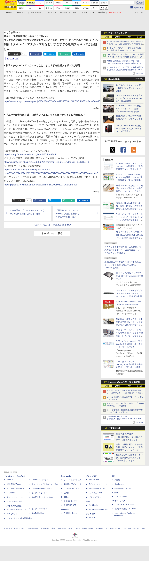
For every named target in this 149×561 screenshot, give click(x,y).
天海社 (117, 480)
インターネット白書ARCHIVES (19, 518)
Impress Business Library (42, 488)
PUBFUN (115, 493)
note (66, 54)
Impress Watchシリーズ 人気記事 (124, 382)
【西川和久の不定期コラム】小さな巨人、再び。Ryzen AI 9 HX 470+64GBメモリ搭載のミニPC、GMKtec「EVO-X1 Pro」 (125, 418)
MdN (88, 502)
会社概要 (99, 529)
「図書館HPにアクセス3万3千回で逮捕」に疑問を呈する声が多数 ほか (67, 213)
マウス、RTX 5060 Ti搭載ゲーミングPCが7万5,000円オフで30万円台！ (129, 128)
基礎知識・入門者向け (69, 12)
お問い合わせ (33, 529)
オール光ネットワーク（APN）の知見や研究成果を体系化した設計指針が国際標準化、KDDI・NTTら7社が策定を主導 (129, 367)
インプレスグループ (113, 529)
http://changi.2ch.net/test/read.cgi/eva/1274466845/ (30, 154)
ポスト (16, 54)
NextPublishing (38, 513)
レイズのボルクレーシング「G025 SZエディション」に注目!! (129, 88)
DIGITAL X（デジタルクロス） (43, 497)
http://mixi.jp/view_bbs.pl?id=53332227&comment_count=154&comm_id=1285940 (46, 162)
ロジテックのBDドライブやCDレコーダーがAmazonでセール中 (129, 276)
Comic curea (120, 484)
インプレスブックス (39, 509)
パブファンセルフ (121, 496)
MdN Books (93, 505)
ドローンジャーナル (15, 497)
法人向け (85, 12)
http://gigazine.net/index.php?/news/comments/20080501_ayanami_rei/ (40, 184)
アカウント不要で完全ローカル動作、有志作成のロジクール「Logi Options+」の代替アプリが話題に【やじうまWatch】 (125, 43)
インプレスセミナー (39, 493)
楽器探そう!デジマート (72, 484)
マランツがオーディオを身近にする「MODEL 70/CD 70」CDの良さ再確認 (129, 98)
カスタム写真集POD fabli (125, 509)
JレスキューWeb (95, 493)
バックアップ (51, 12)
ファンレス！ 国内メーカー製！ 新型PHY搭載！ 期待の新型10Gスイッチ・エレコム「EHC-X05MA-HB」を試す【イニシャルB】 (124, 50)
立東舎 (66, 493)
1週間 (128, 37)
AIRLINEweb (94, 480)
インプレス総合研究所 (15, 488)
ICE (113, 476)
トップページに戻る (51, 233)
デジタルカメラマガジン (16, 510)
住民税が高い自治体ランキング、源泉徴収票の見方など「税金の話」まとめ (129, 458)
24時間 (117, 37)
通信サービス (21, 12)
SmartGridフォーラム (40, 480)
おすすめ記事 (114, 428)
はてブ (51, 54)
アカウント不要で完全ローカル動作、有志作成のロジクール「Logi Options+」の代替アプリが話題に (122, 250)
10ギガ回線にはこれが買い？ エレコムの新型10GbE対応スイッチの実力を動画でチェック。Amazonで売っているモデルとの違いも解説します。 (130, 238)
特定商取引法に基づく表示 (135, 529)
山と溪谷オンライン (71, 501)
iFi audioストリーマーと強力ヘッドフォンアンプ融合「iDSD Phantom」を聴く (129, 109)
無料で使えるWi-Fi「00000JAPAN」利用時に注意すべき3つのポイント (129, 437)
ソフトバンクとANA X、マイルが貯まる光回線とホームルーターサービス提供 (129, 344)
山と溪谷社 (65, 497)
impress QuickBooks (123, 488)
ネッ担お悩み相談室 (15, 502)
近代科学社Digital (70, 513)
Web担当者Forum (14, 484)
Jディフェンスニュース (98, 484)
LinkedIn (81, 54)
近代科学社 (65, 510)
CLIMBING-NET (70, 505)
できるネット (12, 514)
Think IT (10, 480)
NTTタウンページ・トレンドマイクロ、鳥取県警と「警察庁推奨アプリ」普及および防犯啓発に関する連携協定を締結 (129, 169)
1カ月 (139, 37)
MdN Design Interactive (98, 510)
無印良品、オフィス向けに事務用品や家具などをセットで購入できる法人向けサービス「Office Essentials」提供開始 (129, 325)
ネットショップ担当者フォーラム (45, 484)
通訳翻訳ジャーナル (97, 488)
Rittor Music (66, 476)
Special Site (114, 79)
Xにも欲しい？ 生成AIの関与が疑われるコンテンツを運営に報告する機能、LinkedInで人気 (122, 265)
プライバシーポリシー (84, 529)
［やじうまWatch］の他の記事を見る (51, 225)
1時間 (107, 37)
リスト (24, 54)
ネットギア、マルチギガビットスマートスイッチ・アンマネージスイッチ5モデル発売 (129, 293)
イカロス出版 (91, 476)
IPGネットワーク (118, 501)
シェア (37, 54)
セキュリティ (36, 12)
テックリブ (90, 514)
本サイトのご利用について (14, 529)
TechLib (92, 517)
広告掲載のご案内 (48, 529)
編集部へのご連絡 (65, 529)
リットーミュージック (72, 480)
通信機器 (8, 12)
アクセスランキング (117, 33)
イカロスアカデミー (97, 497)
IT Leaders (11, 493)
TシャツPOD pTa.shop (124, 504)
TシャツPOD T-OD (71, 488)
